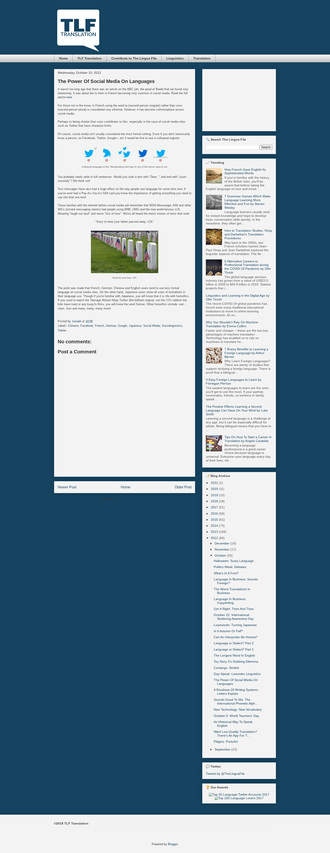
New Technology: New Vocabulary (238, 709)
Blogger (173, 844)
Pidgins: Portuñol (226, 741)
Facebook (86, 325)
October (221, 555)
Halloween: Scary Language (234, 561)
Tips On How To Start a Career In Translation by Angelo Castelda (248, 439)
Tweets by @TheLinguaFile (225, 773)
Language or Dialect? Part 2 (234, 643)
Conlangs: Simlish (226, 668)
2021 (215, 483)
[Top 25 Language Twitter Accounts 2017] (239, 794)
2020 (215, 489)
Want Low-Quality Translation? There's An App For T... (235, 733)
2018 (215, 501)
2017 (215, 507)
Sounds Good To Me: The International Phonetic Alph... (236, 701)
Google (122, 325)
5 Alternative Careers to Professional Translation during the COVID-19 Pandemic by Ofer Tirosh (247, 266)
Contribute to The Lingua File (134, 58)
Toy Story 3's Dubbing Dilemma (236, 661)
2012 (215, 538)
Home (63, 58)
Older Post (183, 487)
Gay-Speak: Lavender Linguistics (237, 674)
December (222, 543)
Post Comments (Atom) (133, 498)
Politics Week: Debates (230, 567)
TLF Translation (89, 58)
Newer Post (67, 487)
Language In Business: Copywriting (230, 601)
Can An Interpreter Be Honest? (235, 637)
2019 (215, 495)
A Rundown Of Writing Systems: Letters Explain (236, 691)
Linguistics (175, 58)
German (111, 325)
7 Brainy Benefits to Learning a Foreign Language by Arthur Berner (246, 353)
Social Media (151, 325)
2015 (215, 519)
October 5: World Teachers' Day (236, 716)
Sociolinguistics (172, 325)
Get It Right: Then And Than (234, 609)
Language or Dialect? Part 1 (234, 649)
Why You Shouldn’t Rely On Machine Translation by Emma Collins (232, 324)
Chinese (73, 325)
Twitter (62, 330)
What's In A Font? (226, 573)
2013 (215, 531)
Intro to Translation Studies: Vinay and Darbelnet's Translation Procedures (248, 234)
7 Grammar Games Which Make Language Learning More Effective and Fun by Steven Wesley (247, 201)
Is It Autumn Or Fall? (228, 631)
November (222, 549)
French (99, 325)
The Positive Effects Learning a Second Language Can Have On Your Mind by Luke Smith (237, 410)
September (223, 749)
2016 (215, 513)
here (69, 97)
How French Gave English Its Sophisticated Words (245, 171)
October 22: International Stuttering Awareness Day (234, 616)
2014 (215, 525)
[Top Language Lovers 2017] (239, 798)
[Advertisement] (124, 466)
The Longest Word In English (234, 655)
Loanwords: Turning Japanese (235, 625)
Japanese (135, 325)
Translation (202, 58)
